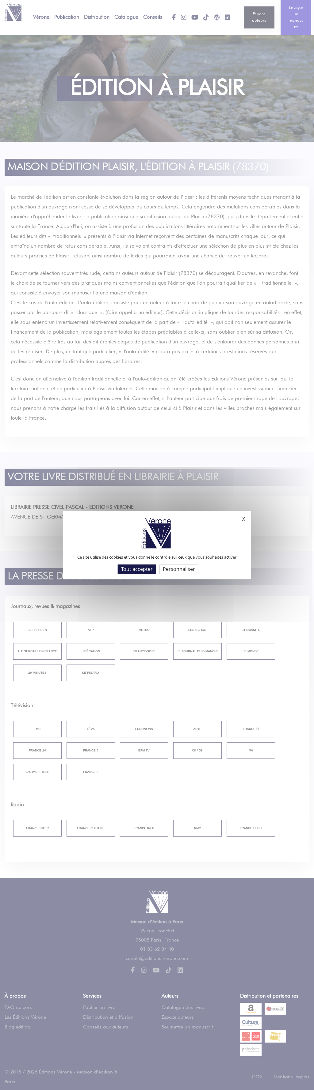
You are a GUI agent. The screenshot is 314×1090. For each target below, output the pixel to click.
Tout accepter (137, 569)
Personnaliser (179, 569)
